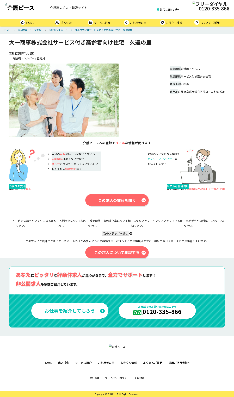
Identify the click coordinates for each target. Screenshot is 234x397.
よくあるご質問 (210, 23)
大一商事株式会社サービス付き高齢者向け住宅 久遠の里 (101, 30)
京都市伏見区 (55, 30)
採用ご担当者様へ (169, 9)
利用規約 (139, 378)
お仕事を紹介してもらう (70, 310)
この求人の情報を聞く (117, 200)
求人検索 (66, 23)
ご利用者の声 (138, 23)
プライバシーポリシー (117, 378)
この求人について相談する (116, 252)
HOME (30, 23)
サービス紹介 (102, 23)
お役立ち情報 (174, 23)
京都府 (37, 30)
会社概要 (94, 378)
